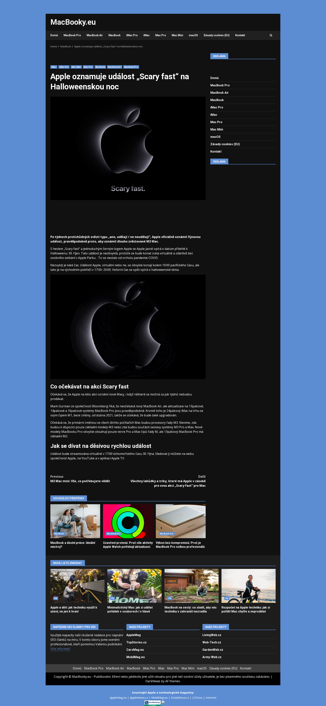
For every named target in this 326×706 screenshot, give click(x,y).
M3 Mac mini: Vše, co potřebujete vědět (80, 478)
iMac (146, 35)
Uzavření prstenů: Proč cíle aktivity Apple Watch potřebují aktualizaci (128, 521)
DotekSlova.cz (180, 697)
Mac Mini (177, 35)
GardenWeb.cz (212, 650)
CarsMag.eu (135, 650)
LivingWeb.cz (211, 635)
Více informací (60, 649)
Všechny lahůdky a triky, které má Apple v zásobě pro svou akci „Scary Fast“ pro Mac (168, 481)
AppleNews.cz (139, 697)
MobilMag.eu (135, 657)
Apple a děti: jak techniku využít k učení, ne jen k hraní (77, 586)
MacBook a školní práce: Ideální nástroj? (75, 521)
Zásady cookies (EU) (217, 35)
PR (55, 598)
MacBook (114, 35)
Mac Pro (160, 35)
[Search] (271, 35)
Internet (211, 697)
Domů (54, 35)
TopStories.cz (136, 642)
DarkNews (152, 681)
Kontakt (240, 35)
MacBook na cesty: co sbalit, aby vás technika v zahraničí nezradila (192, 586)
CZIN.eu (197, 697)
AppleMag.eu (118, 697)
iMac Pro (132, 35)
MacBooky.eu (73, 22)
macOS (193, 35)
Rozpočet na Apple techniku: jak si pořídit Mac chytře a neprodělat (248, 586)
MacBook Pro (72, 35)
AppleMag (133, 635)
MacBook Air (95, 35)
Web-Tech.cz (211, 642)
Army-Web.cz (211, 657)
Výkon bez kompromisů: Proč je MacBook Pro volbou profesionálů (181, 521)
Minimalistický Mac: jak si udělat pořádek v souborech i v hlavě (134, 586)
